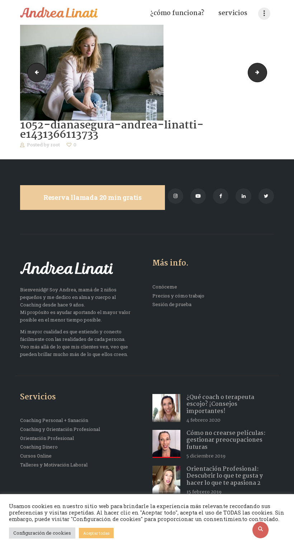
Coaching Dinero (39, 447)
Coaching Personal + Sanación (54, 420)
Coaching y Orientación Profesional (60, 429)
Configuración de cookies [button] (42, 533)
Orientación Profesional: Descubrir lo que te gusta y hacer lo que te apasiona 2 (224, 476)
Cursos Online (36, 455)
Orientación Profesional (47, 438)
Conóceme (164, 286)
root (56, 144)
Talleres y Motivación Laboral (53, 464)
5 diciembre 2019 (206, 456)
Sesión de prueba (171, 304)
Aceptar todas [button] (96, 533)
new (264, 72)
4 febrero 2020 (203, 420)
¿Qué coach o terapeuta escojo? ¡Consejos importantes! (220, 404)
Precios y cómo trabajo (178, 295)
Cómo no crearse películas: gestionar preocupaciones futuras (226, 440)
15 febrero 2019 (204, 492)
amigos (34, 72)
